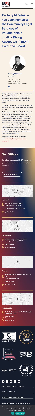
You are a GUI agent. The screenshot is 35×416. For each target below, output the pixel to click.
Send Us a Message (10, 174)
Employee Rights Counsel (13, 386)
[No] (33, 410)
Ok (13, 413)
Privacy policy (20, 413)
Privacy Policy (8, 392)
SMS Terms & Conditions (12, 397)
